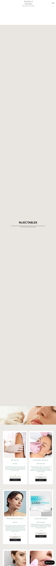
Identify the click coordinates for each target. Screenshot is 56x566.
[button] (15, 477)
